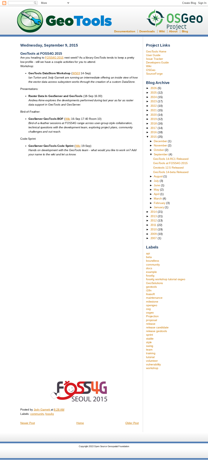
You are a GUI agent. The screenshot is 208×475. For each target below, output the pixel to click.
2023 (154, 101)
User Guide (153, 55)
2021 (154, 110)
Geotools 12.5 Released (168, 167)
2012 (154, 220)
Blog (185, 31)
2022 (154, 105)
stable (150, 338)
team (149, 349)
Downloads (147, 31)
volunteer (152, 360)
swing (149, 346)
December (161, 141)
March (158, 198)
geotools (151, 286)
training (150, 353)
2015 (154, 136)
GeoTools (64, 21)
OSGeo (176, 20)
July (156, 180)
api (148, 253)
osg (148, 308)
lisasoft (150, 294)
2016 (154, 132)
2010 (154, 229)
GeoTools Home (156, 51)
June (157, 185)
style (149, 342)
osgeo (150, 312)
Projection (152, 316)
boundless (152, 260)
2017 (154, 128)
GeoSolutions (154, 283)
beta (149, 257)
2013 (154, 216)
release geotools (156, 331)
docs (149, 268)
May (157, 189)
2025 (154, 92)
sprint (149, 334)
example (151, 271)
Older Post (132, 423)
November (161, 145)
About (173, 31)
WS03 (76, 73)
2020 (154, 114)
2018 (154, 123)
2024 (154, 97)
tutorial (150, 357)
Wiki (162, 31)
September (161, 154)
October (159, 149)
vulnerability (153, 364)
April (157, 194)
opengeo (151, 305)
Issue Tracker (154, 58)
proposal (151, 320)
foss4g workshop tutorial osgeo (165, 279)
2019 (154, 119)
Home (80, 423)
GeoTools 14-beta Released (170, 172)
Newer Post (27, 423)
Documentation (124, 31)
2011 (154, 225)
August (158, 176)
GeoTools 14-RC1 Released (170, 158)
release (150, 323)
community (153, 264)
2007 (154, 238)
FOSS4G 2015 (54, 57)
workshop (152, 368)
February (160, 203)
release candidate (157, 327)
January (159, 207)
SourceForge (154, 73)
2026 (154, 88)
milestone (152, 301)
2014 (154, 211)
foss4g (150, 275)
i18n (148, 290)
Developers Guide (157, 62)
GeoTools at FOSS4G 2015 (170, 163)
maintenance (154, 297)
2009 (154, 233)
